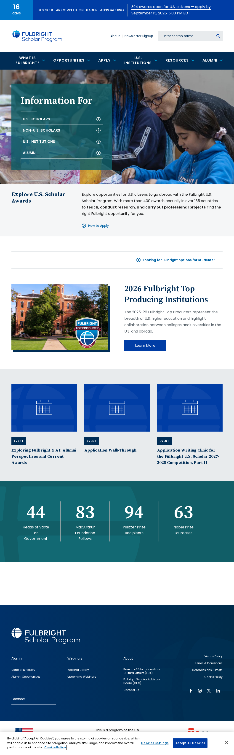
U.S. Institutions (39, 141)
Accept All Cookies (190, 743)
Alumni (29, 152)
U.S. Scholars (36, 119)
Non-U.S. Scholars (41, 130)
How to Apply (98, 225)
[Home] (37, 36)
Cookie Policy (55, 747)
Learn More (145, 345)
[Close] (227, 743)
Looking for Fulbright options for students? (179, 260)
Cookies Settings (154, 743)
